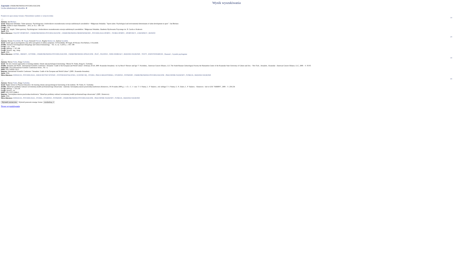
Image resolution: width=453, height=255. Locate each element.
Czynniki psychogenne (179, 54)
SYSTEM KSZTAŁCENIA (66, 75)
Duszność (167, 54)
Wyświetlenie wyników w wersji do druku (39, 16)
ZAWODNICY (142, 33)
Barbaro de (51, 41)
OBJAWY (23, 54)
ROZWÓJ (152, 33)
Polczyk (38, 41)
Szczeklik (64, 41)
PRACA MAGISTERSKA (104, 75)
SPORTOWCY (131, 33)
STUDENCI (119, 75)
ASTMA (16, 54)
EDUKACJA (17, 75)
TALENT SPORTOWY (21, 33)
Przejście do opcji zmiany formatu (12, 16)
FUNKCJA (189, 75)
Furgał (26, 41)
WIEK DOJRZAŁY (115, 54)
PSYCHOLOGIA (29, 75)
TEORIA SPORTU (118, 33)
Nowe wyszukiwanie (10, 106)
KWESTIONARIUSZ (155, 54)
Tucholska (26, 62)
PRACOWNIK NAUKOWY (175, 75)
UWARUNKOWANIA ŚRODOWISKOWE (76, 33)
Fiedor (15, 62)
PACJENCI (104, 54)
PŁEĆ (97, 54)
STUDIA (91, 75)
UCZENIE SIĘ (82, 75)
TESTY (144, 54)
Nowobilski (17, 41)
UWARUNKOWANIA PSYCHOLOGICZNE (45, 33)
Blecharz (13, 22)
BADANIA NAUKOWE (132, 54)
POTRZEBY (128, 75)
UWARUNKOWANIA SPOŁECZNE (81, 54)
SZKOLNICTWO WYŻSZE (45, 75)
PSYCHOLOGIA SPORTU (101, 33)
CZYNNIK (32, 54)
